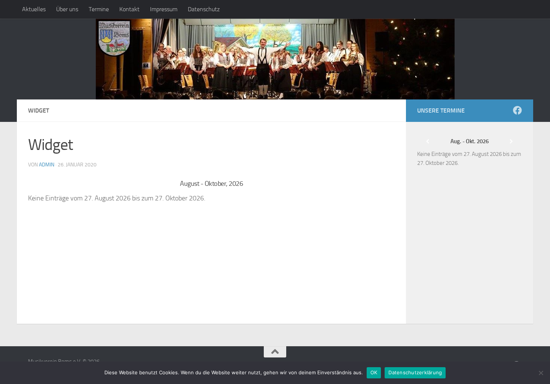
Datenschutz (204, 9)
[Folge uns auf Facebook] (517, 110)
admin (46, 165)
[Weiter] (358, 183)
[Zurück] (64, 183)
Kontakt (129, 9)
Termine (99, 9)
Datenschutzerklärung (415, 372)
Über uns (67, 9)
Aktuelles (34, 9)
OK (374, 372)
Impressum (163, 9)
